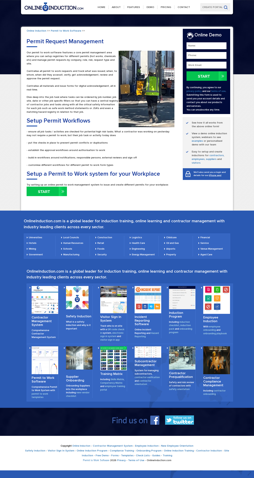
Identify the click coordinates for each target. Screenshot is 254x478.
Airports (170, 248)
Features (133, 7)
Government (36, 254)
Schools (67, 248)
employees (198, 159)
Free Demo (102, 455)
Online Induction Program (92, 450)
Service (204, 243)
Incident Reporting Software (142, 320)
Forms (115, 455)
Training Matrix (111, 374)
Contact (184, 7)
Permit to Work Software (66, 30)
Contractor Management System (42, 321)
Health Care (138, 243)
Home (101, 7)
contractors (216, 155)
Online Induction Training (179, 450)
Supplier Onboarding (75, 378)
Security (102, 254)
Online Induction (36, 30)
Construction (104, 237)
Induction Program (176, 314)
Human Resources (73, 243)
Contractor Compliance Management (213, 381)
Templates (127, 455)
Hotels (32, 243)
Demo (150, 7)
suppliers (211, 159)
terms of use (218, 91)
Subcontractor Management (146, 363)
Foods (101, 248)
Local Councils (71, 237)
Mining (32, 248)
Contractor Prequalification (181, 375)
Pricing (166, 7)
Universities (35, 237)
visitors (196, 162)
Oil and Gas (172, 243)
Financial (205, 237)
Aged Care (206, 254)
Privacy (121, 460)
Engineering (138, 248)
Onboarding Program (148, 450)
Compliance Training (122, 450)
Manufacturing (71, 254)
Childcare (171, 237)
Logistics (137, 237)
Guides (156, 455)
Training (167, 455)
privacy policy (194, 91)
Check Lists (143, 455)
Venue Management (211, 248)
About (116, 7)
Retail (100, 243)
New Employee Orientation (177, 445)
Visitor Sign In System (110, 319)
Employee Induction (210, 319)
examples (197, 140)
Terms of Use (136, 460)
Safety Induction (78, 316)
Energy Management (143, 254)
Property (171, 254)
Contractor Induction (209, 450)
